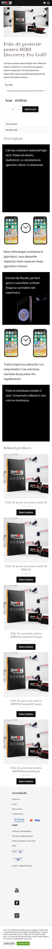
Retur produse (17, 809)
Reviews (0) (11, 130)
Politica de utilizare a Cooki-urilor (24, 841)
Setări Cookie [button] (9, 943)
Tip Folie (9, 84)
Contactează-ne (17, 814)
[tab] (26, 124)
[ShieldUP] (6, 3)
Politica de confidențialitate (21, 831)
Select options (26, 512)
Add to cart (30, 109)
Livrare (14, 804)
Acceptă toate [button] (23, 943)
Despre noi (16, 799)
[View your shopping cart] (44, 3)
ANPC (14, 846)
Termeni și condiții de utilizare (22, 836)
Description (11, 124)
